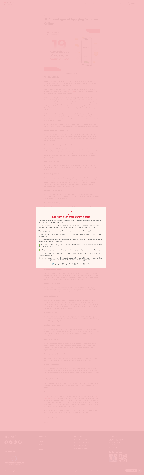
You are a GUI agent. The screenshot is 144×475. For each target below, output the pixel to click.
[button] (102, 211)
